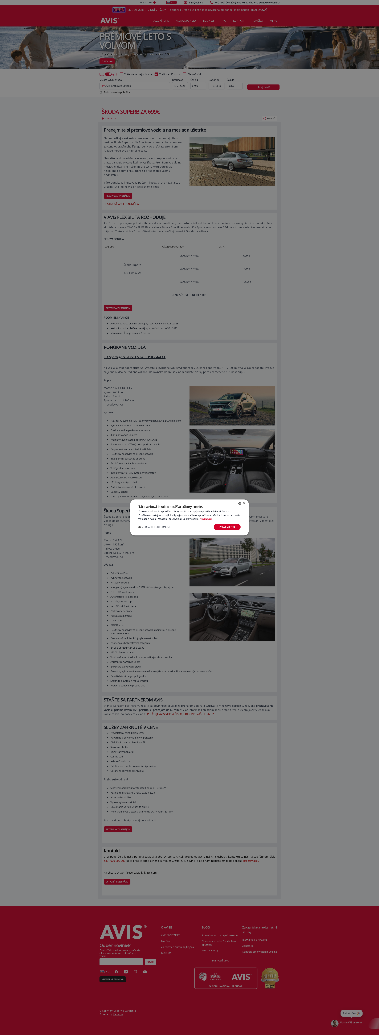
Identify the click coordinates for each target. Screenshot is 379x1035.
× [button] (244, 503)
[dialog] (189, 517)
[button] (154, 527)
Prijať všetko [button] (227, 526)
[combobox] (239, 503)
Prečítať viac (206, 518)
